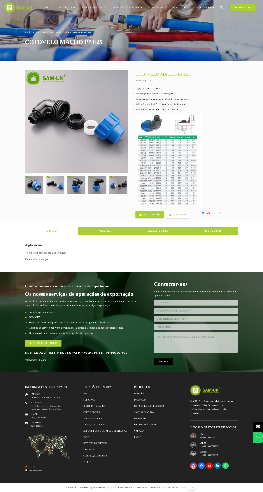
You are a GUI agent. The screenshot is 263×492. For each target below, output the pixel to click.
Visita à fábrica (92, 418)
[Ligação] (19, 7)
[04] (97, 185)
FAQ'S (86, 437)
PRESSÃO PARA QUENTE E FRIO (150, 406)
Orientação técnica (95, 456)
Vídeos (87, 462)
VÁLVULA (139, 431)
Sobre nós (89, 400)
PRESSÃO (139, 393)
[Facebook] (203, 213)
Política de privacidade (176, 487)
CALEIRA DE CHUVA (144, 412)
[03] (76, 185)
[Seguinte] (123, 121)
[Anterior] (29, 121)
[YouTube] (209, 213)
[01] (55, 185)
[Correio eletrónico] (258, 427)
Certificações (91, 412)
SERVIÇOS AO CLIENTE (95, 425)
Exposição (89, 449)
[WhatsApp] (220, 213)
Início (86, 393)
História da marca (94, 406)
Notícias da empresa (95, 443)
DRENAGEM (140, 400)
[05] (118, 185)
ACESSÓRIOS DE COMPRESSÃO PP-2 (71, 32)
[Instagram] (214, 213)
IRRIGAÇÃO (42, 32)
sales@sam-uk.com (35, 359)
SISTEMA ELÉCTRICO (145, 425)
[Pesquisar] (221, 7)
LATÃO (137, 437)
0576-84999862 (37, 426)
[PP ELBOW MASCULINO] (34, 185)
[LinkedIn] (217, 465)
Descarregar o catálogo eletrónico (105, 431)
